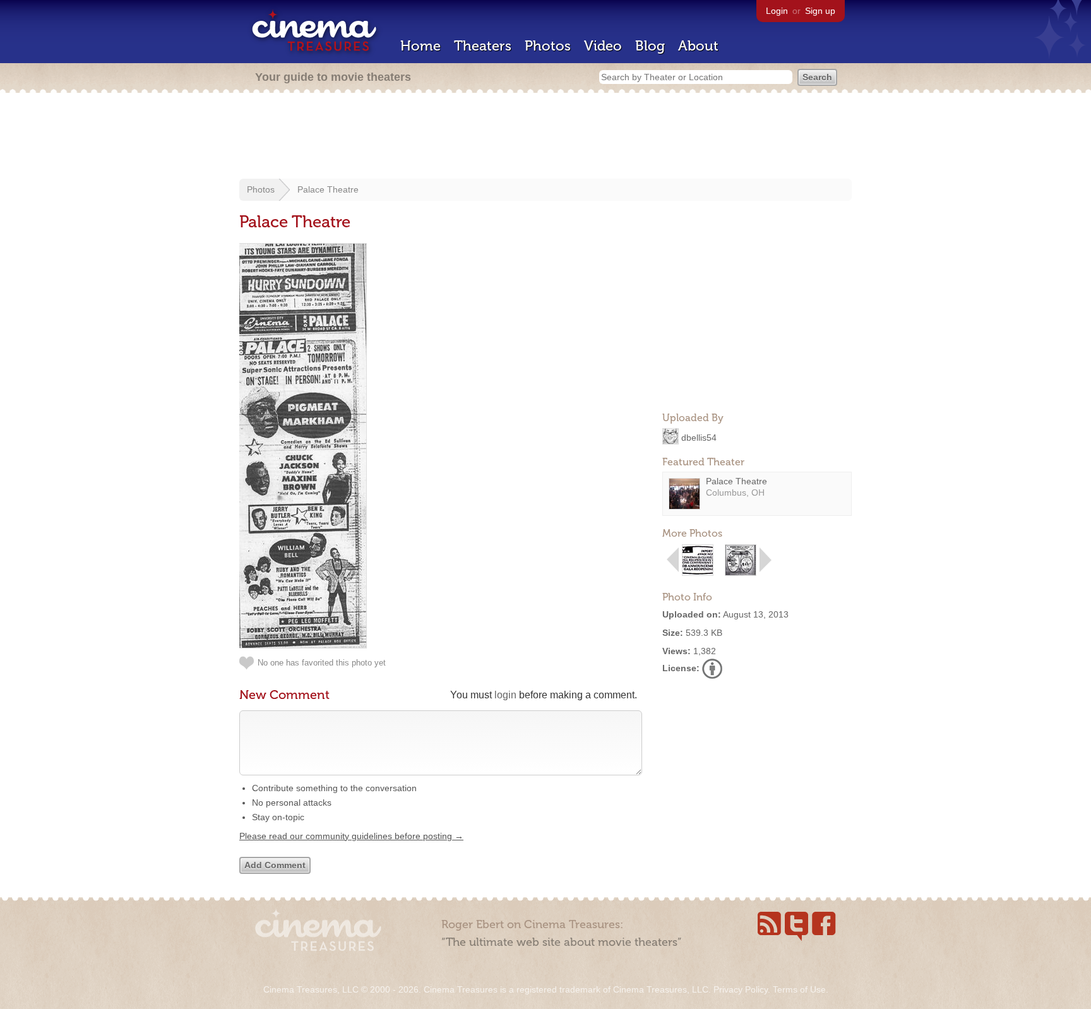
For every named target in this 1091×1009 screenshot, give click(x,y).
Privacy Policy (740, 989)
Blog (650, 45)
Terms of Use (799, 989)
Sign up (820, 11)
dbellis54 (699, 437)
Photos (548, 45)
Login (777, 11)
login (505, 695)
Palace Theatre (328, 189)
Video (603, 45)
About (698, 45)
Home (420, 45)
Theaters (482, 45)
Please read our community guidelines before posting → (351, 836)
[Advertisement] (545, 137)
